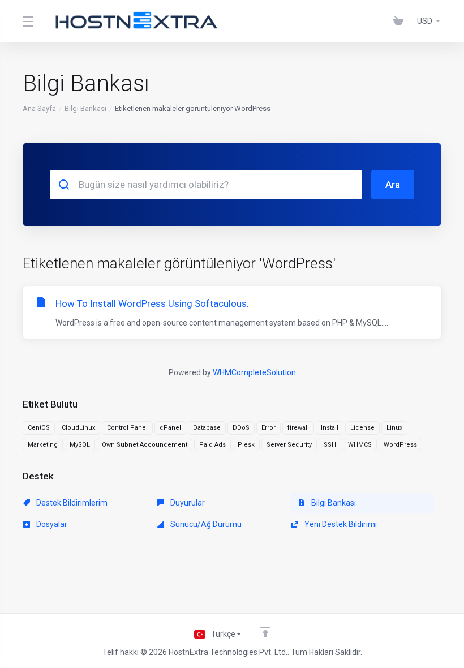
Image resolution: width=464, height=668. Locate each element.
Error (268, 427)
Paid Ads (212, 444)
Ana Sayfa (39, 108)
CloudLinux (78, 427)
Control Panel (127, 427)
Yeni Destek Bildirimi (340, 524)
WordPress (400, 444)
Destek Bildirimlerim (71, 502)
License (362, 427)
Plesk (246, 444)
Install (329, 427)
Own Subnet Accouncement (144, 444)
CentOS (39, 427)
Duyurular (187, 502)
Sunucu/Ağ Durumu (205, 524)
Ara (392, 184)
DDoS (241, 427)
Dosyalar (51, 524)
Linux (394, 427)
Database (207, 427)
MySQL (80, 444)
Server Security (289, 444)
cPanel (170, 427)
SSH (330, 444)
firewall (298, 427)
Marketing (43, 444)
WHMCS (360, 444)
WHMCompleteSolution (254, 372)
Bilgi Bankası (85, 108)
